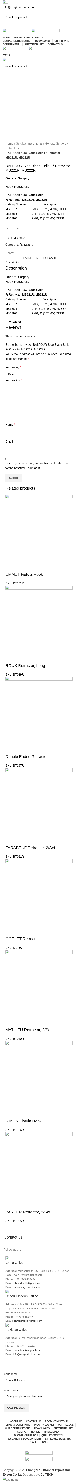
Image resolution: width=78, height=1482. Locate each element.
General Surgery (55, 143)
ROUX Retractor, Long (25, 665)
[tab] (30, 258)
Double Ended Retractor (26, 756)
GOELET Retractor (22, 939)
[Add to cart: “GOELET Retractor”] (10, 931)
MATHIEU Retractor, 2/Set (28, 1030)
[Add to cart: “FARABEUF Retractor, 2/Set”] (10, 840)
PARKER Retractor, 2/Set (27, 1212)
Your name (11, 1374)
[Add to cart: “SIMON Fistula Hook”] (10, 1113)
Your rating (13, 367)
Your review (13, 380)
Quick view (19, 567)
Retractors (12, 148)
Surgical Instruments (29, 143)
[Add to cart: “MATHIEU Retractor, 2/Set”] (10, 1022)
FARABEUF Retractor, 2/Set (30, 847)
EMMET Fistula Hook (24, 574)
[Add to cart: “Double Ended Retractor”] (10, 749)
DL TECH (46, 1474)
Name (10, 424)
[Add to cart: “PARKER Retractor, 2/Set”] (10, 1204)
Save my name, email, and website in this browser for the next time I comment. (37, 466)
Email (10, 441)
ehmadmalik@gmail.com (28, 1283)
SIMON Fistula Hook (23, 1121)
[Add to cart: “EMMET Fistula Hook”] (10, 567)
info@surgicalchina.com (27, 1287)
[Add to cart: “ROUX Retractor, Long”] (10, 658)
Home (9, 143)
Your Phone (11, 1390)
